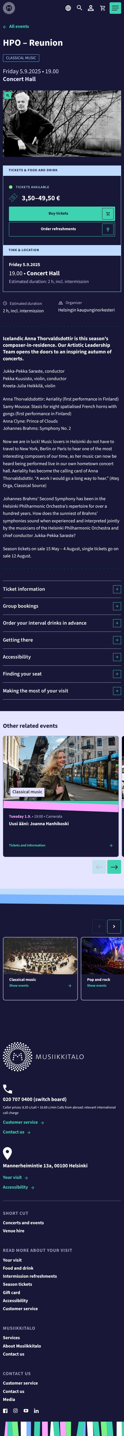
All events (19, 27)
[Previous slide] (99, 867)
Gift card (11, 1293)
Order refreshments (58, 229)
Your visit (12, 1178)
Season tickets (17, 1284)
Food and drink (18, 1268)
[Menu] (115, 8)
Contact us (13, 1132)
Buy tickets (58, 213)
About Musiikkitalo (22, 1346)
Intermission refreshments (30, 1276)
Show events (19, 985)
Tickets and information (27, 845)
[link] (102, 8)
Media (9, 1400)
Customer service (20, 1122)
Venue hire (14, 1231)
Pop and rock (98, 980)
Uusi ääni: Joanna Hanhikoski (39, 824)
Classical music (21, 58)
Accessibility (15, 1187)
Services (11, 1338)
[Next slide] (114, 867)
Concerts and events (23, 1223)
